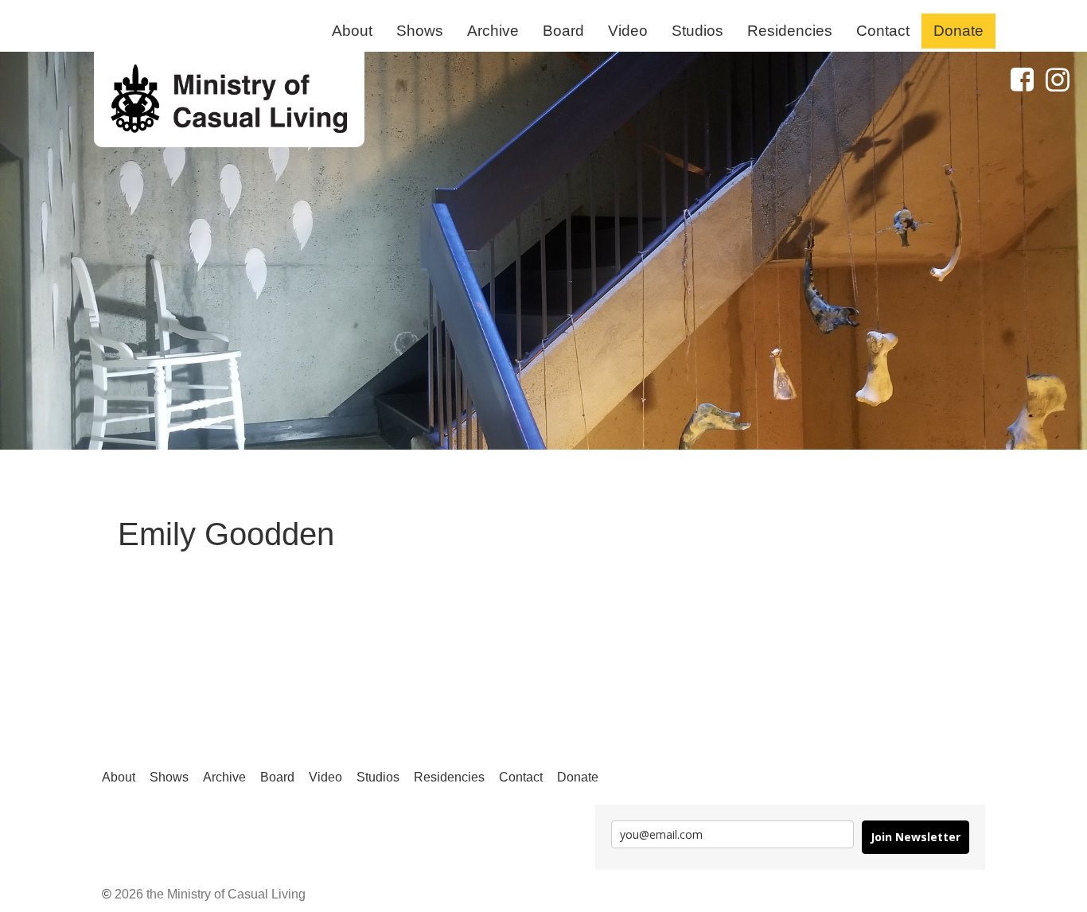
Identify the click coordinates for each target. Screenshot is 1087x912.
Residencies (789, 30)
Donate (958, 30)
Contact (883, 30)
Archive (493, 30)
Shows (419, 30)
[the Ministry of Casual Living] (229, 99)
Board (563, 30)
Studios (697, 30)
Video (628, 30)
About (352, 30)
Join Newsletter (915, 836)
